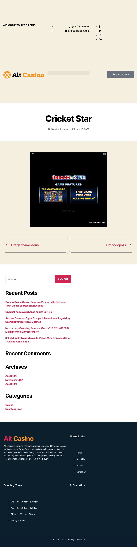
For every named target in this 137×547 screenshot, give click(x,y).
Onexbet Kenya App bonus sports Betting (28, 312)
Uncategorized (13, 409)
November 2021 (14, 380)
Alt (18, 438)
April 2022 (11, 376)
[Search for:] (29, 279)
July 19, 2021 (82, 129)
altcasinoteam (61, 129)
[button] (68, 73)
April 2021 (11, 384)
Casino (9, 405)
